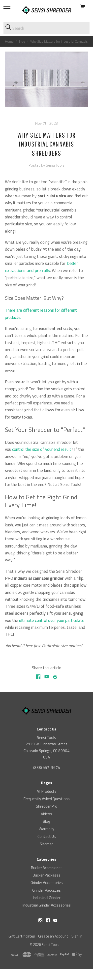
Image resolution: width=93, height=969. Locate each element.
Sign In (76, 936)
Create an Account (53, 936)
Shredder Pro (46, 806)
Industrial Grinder (47, 898)
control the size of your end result (41, 449)
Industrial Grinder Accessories (46, 905)
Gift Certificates (21, 936)
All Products (47, 791)
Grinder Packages (46, 890)
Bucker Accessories (46, 868)
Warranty (46, 829)
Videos (46, 814)
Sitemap (47, 844)
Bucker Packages (46, 875)
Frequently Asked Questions (46, 799)
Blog (46, 821)
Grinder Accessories (47, 882)
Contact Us (46, 836)
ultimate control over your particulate (51, 620)
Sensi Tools (50, 944)
